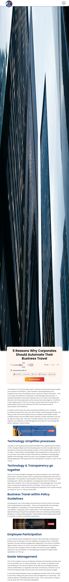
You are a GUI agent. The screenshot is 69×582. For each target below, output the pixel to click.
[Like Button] (52, 365)
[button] (58, 365)
